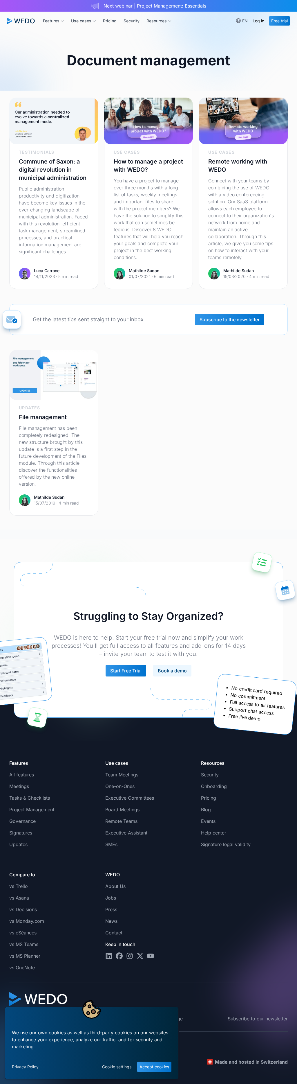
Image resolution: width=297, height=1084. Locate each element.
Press (111, 909)
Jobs (110, 898)
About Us (115, 886)
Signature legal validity (226, 844)
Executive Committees (129, 798)
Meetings (19, 786)
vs (18, 886)
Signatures (20, 833)
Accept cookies (154, 1066)
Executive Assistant (126, 833)
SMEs (111, 844)
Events (208, 821)
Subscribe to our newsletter (258, 1019)
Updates (18, 844)
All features (21, 775)
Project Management (31, 809)
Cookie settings (116, 1066)
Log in (258, 20)
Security (132, 20)
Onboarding (214, 786)
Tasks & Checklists (29, 798)
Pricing (110, 20)
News (111, 921)
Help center (213, 833)
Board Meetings (122, 809)
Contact (113, 933)
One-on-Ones (120, 786)
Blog (206, 809)
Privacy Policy (25, 1066)
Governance (22, 821)
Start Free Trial (126, 671)
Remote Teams (121, 821)
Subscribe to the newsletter (230, 319)
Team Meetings (121, 775)
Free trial (279, 20)
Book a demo (172, 671)
